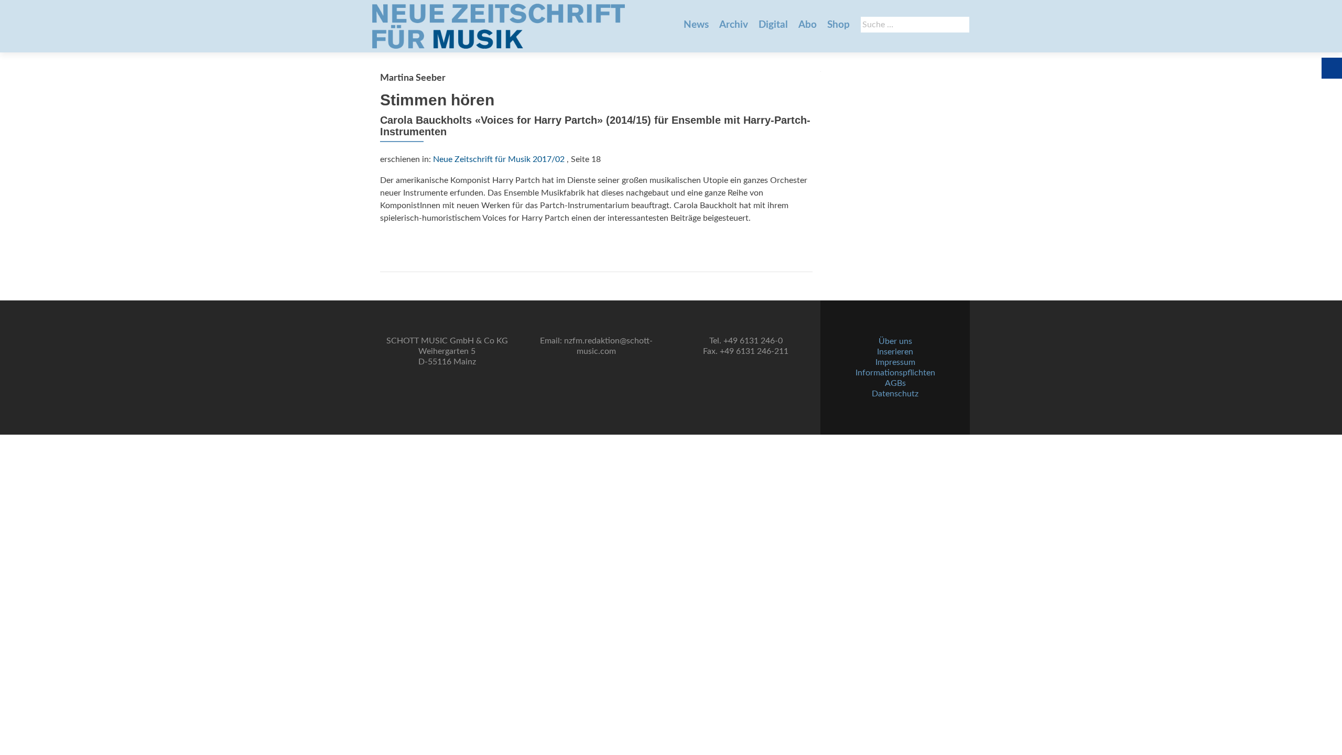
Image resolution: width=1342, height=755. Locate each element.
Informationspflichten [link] (895, 373)
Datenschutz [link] (895, 394)
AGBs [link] (895, 383)
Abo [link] (807, 25)
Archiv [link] (733, 25)
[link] (498, 26)
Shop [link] (838, 25)
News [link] (696, 25)
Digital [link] (773, 25)
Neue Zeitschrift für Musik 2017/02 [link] (499, 159)
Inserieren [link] (895, 352)
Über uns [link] (895, 341)
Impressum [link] (895, 362)
